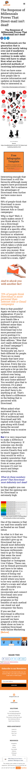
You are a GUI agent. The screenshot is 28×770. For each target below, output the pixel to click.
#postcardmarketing (5, 663)
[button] (24, 3)
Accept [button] (18, 767)
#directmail (6, 662)
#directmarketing (14, 662)
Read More (24, 768)
